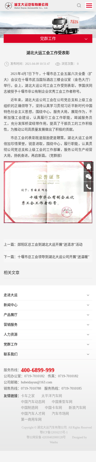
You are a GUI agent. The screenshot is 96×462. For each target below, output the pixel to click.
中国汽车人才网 (33, 413)
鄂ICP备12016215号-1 (54, 432)
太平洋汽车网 (51, 396)
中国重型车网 (62, 402)
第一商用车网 (31, 419)
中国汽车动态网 (33, 402)
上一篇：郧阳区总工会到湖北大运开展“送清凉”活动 (43, 244)
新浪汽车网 (77, 408)
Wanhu (54, 442)
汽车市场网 (60, 413)
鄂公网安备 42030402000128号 (46, 437)
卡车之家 (28, 396)
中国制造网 (29, 408)
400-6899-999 (37, 370)
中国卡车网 (53, 408)
